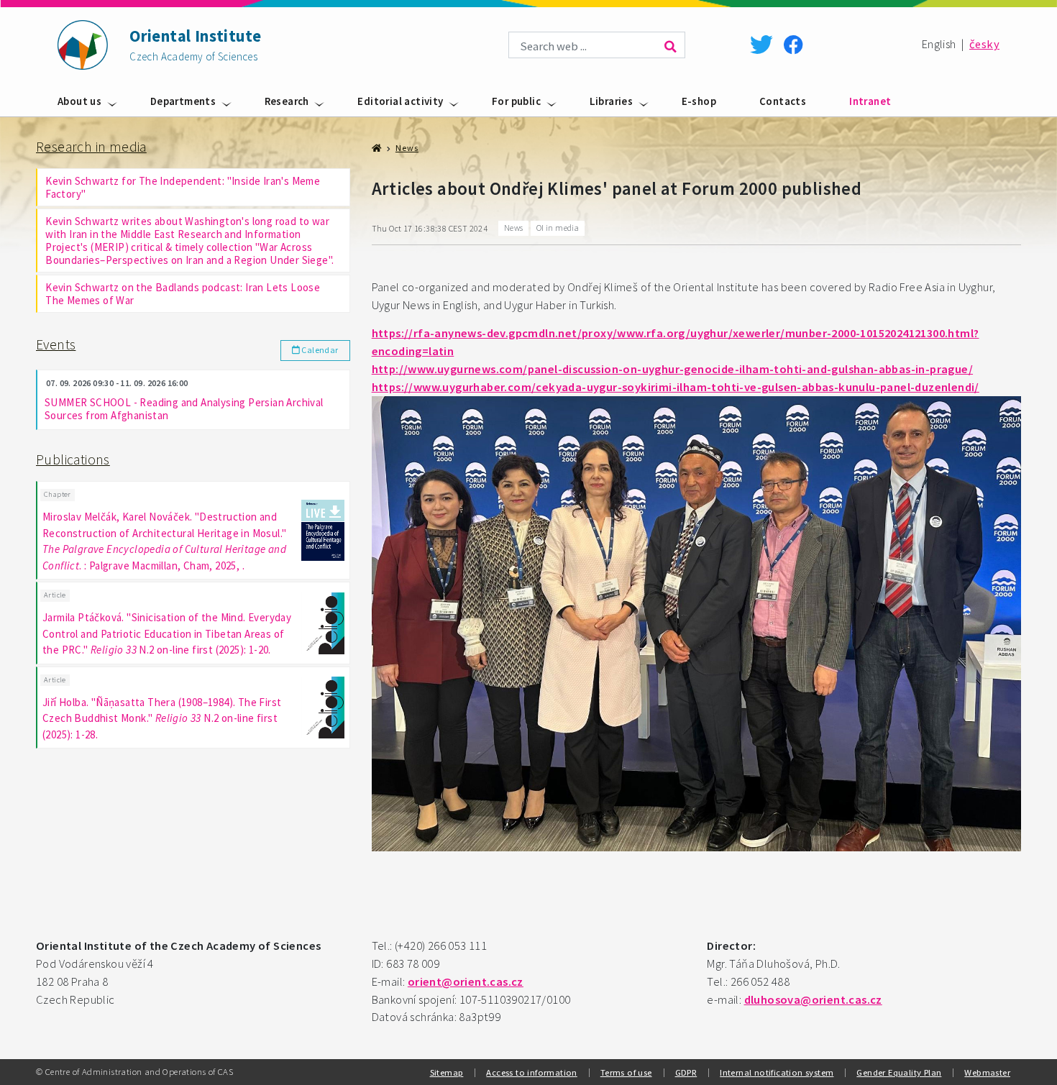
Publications (73, 459)
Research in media (91, 146)
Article (55, 595)
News (406, 147)
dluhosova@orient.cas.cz (813, 999)
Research (287, 101)
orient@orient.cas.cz (465, 981)
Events (56, 344)
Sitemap (447, 1072)
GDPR (686, 1072)
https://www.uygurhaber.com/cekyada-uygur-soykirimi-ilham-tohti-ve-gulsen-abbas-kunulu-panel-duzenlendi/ (675, 387)
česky (984, 44)
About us (79, 101)
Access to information (531, 1072)
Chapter (57, 494)
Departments (183, 101)
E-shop (699, 101)
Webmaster (987, 1072)
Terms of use (626, 1072)
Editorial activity (400, 101)
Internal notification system (776, 1072)
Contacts (782, 101)
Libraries (611, 101)
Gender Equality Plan (898, 1072)
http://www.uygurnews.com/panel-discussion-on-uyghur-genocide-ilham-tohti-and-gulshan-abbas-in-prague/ (672, 369)
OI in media (557, 227)
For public (516, 101)
